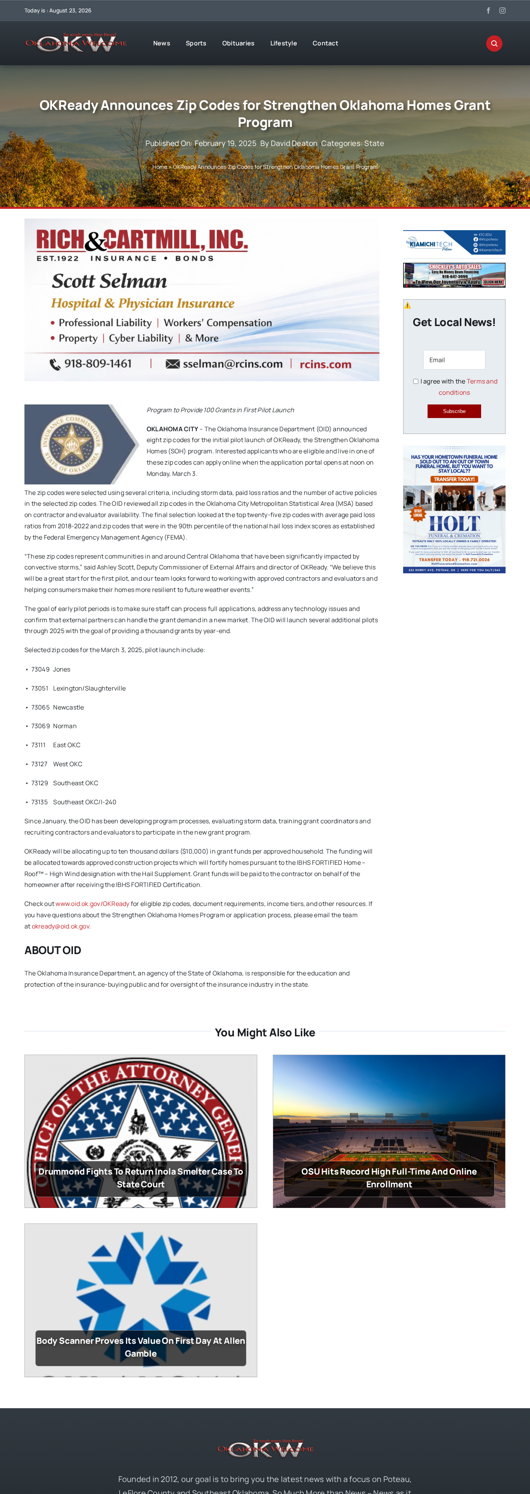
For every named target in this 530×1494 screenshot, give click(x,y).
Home (160, 166)
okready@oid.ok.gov (60, 926)
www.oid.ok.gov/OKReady (92, 903)
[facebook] (488, 10)
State (374, 143)
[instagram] (502, 10)
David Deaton (294, 143)
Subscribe (454, 411)
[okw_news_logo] (75, 36)
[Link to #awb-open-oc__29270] (494, 43)
